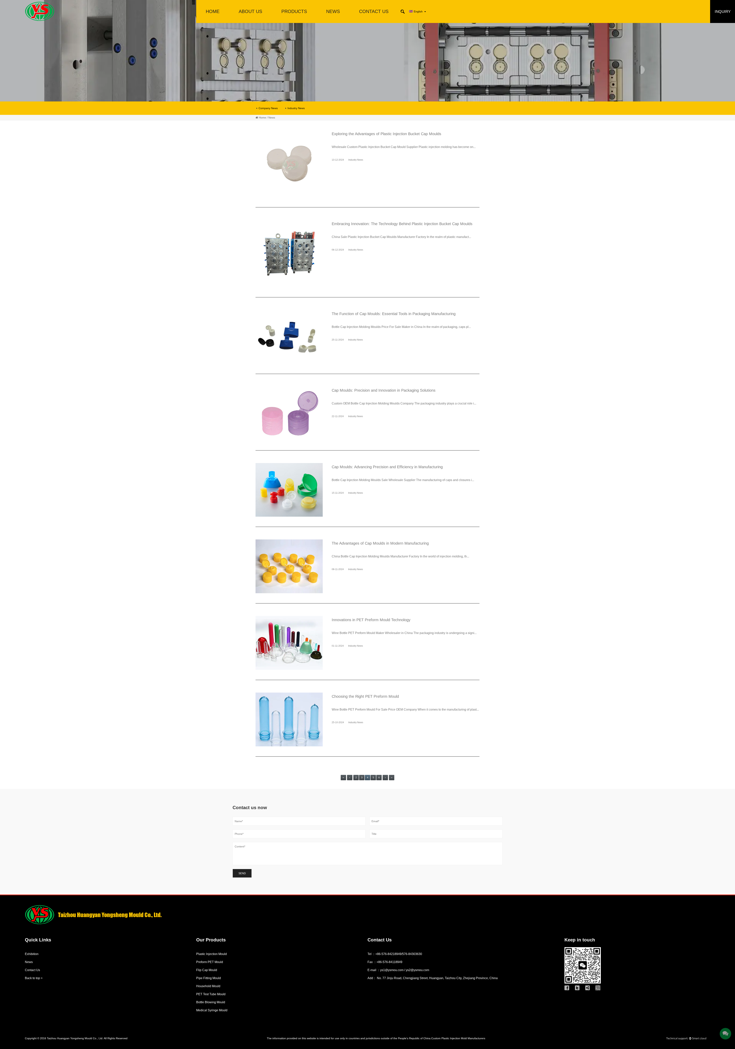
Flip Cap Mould (206, 970)
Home (213, 11)
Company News (268, 108)
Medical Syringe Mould (211, 1010)
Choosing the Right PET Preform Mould (365, 696)
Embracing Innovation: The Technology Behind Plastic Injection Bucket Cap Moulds (402, 224)
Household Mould (208, 986)
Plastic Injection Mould (211, 954)
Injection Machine (294, 18)
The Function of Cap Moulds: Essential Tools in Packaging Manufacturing (394, 314)
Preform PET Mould (209, 962)
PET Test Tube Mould (210, 994)
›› (391, 777)
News (333, 11)
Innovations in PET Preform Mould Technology (371, 620)
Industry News (296, 108)
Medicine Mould (294, 19)
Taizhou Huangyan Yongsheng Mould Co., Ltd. (75, 1038)
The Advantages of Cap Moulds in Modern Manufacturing (380, 543)
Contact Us (374, 11)
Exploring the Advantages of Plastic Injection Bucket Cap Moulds (386, 134)
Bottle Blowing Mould (210, 1002)
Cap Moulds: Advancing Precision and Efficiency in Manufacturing (387, 467)
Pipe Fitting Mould (208, 978)
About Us (250, 11)
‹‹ (343, 777)
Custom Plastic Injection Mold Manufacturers (458, 1038)
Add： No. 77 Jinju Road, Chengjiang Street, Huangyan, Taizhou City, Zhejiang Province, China (433, 978)
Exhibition (31, 954)
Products (294, 11)
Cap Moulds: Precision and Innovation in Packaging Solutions (383, 390)
